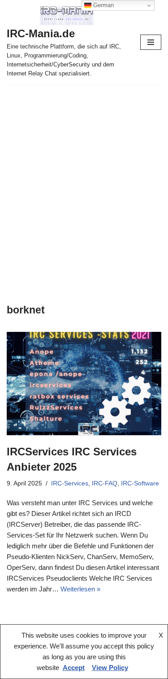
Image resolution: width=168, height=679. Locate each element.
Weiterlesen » (80, 589)
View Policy (110, 667)
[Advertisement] (84, 173)
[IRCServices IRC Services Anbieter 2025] (84, 383)
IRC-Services (69, 483)
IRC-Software (140, 483)
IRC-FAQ (104, 483)
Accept (74, 667)
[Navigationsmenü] (150, 42)
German (102, 5)
